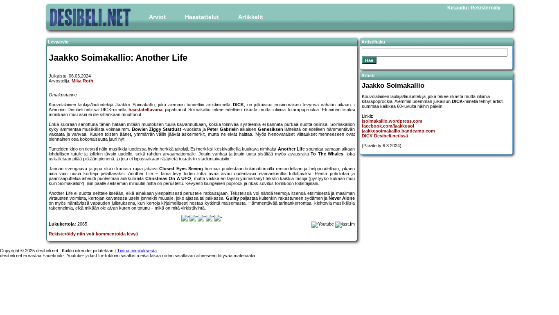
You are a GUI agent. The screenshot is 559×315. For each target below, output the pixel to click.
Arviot (157, 17)
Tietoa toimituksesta (137, 250)
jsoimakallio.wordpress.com (392, 121)
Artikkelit (250, 17)
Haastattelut (202, 17)
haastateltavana (145, 109)
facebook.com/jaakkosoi (388, 125)
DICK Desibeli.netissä (385, 135)
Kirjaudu (457, 8)
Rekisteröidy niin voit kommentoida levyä (93, 233)
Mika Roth (82, 80)
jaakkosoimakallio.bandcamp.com (398, 130)
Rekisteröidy (485, 8)
